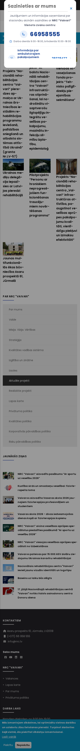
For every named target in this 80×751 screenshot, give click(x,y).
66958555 (45, 34)
